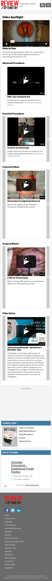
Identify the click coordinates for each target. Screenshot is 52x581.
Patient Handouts (11, 538)
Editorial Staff (10, 545)
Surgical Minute (10, 243)
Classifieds (9, 568)
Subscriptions (25, 441)
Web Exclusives (10, 558)
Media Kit (8, 551)
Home (7, 515)
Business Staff (10, 548)
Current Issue (10, 518)
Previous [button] (3, 139)
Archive (22, 438)
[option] (26, 87)
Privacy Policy (10, 564)
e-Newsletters (10, 525)
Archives (8, 535)
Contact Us (9, 561)
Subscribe (8, 522)
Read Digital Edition (27, 431)
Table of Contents (26, 427)
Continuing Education (13, 528)
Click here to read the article (24, 103)
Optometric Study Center (14, 541)
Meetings (8, 532)
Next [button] (48, 139)
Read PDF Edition (26, 434)
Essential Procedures (13, 113)
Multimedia (9, 555)
